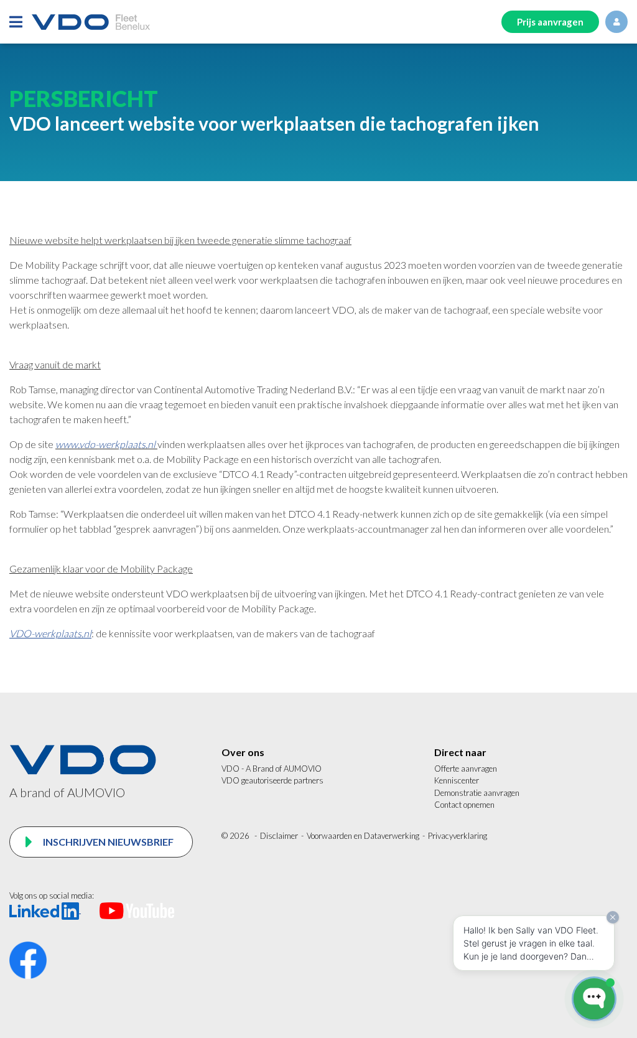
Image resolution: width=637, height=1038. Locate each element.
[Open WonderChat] (594, 998)
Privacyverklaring (457, 836)
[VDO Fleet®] (91, 22)
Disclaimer (279, 836)
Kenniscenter (456, 780)
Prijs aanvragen (550, 21)
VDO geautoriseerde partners (272, 780)
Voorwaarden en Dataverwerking (363, 836)
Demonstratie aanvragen (476, 793)
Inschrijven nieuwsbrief (107, 842)
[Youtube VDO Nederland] (137, 910)
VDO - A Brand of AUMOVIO (271, 769)
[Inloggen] (616, 22)
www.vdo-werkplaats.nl (105, 444)
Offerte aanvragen (465, 769)
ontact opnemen (467, 805)
